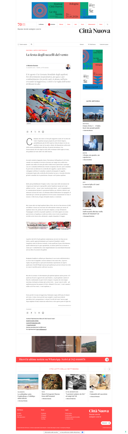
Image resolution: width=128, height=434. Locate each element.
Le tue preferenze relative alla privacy (70, 432)
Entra (100, 24)
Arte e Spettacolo (40, 50)
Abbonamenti (91, 24)
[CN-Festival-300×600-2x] (93, 69)
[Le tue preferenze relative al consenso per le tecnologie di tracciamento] (125, 431)
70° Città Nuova (92, 44)
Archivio (53, 24)
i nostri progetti (31, 325)
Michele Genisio (33, 65)
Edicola (61, 24)
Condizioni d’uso (69, 419)
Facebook (43, 413)
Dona (68, 24)
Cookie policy (68, 415)
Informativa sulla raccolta (51, 432)
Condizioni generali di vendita (72, 417)
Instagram (43, 417)
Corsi (82, 24)
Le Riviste (41, 24)
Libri (75, 24)
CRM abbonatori (21, 417)
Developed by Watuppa (65, 427)
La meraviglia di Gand (91, 184)
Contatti (19, 413)
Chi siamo (19, 415)
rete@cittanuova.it (41, 329)
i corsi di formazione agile (33, 323)
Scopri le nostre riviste (32, 321)
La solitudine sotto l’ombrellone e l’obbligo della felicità (26, 396)
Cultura (29, 50)
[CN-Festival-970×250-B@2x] (64, 10)
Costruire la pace (104, 44)
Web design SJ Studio (55, 427)
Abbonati (104, 423)
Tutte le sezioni (23, 44)
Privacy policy (68, 413)
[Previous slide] (105, 369)
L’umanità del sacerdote (98, 394)
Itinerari (82, 44)
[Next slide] (109, 369)
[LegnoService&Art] (64, 344)
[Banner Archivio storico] (48, 225)
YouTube (43, 419)
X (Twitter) (43, 415)
